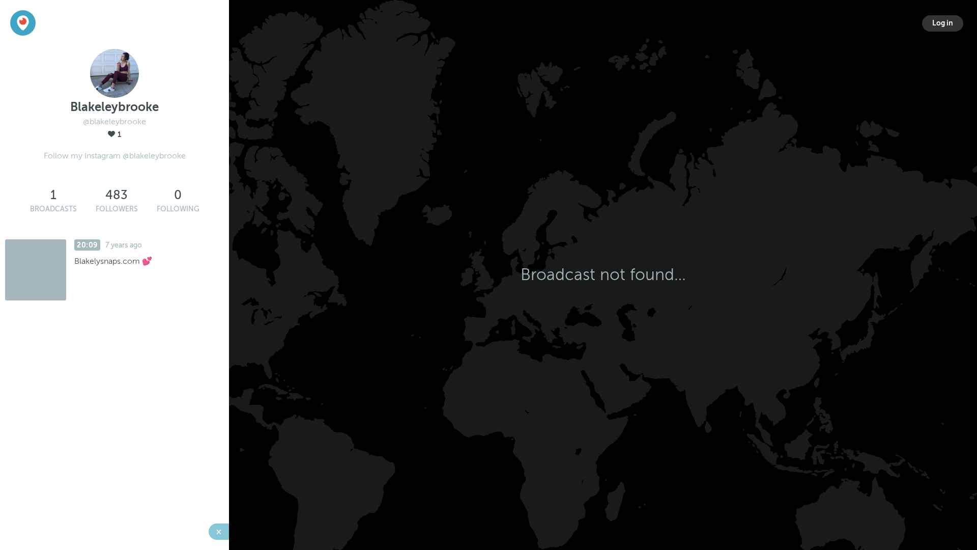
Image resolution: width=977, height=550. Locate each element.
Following (178, 209)
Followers (117, 209)
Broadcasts (53, 209)
